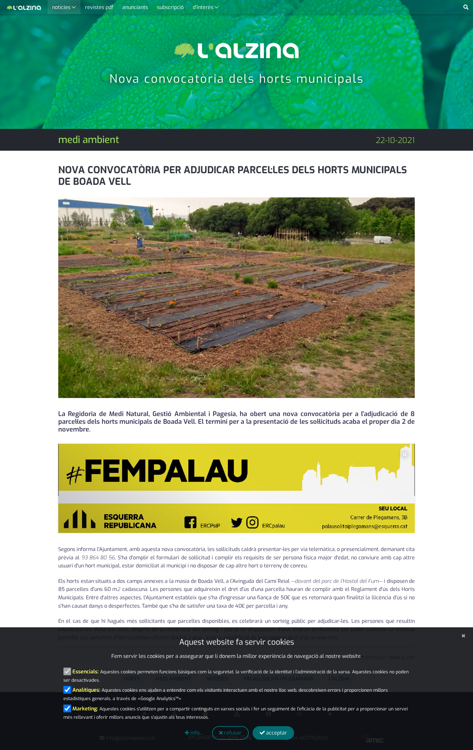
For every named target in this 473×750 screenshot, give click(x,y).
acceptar (276, 732)
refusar (232, 732)
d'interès (204, 7)
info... (195, 732)
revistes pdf (99, 7)
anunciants (135, 7)
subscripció (170, 7)
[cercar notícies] (466, 7)
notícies (62, 7)
